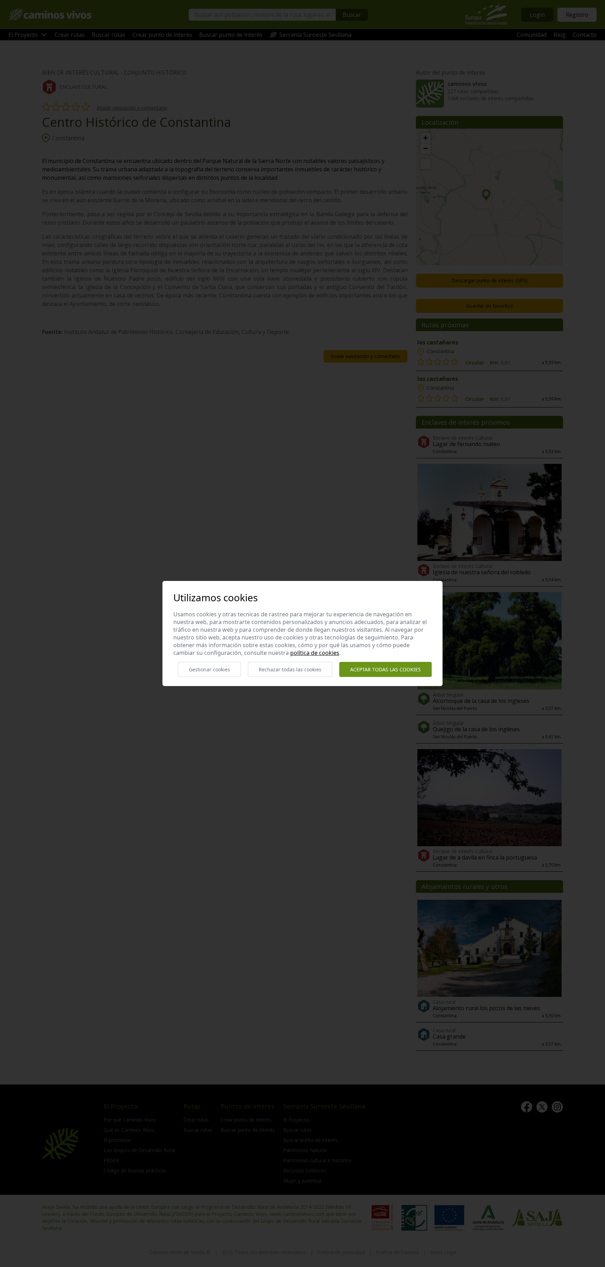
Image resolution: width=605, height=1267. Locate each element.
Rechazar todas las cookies (290, 669)
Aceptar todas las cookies (385, 669)
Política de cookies (314, 653)
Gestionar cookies (209, 669)
